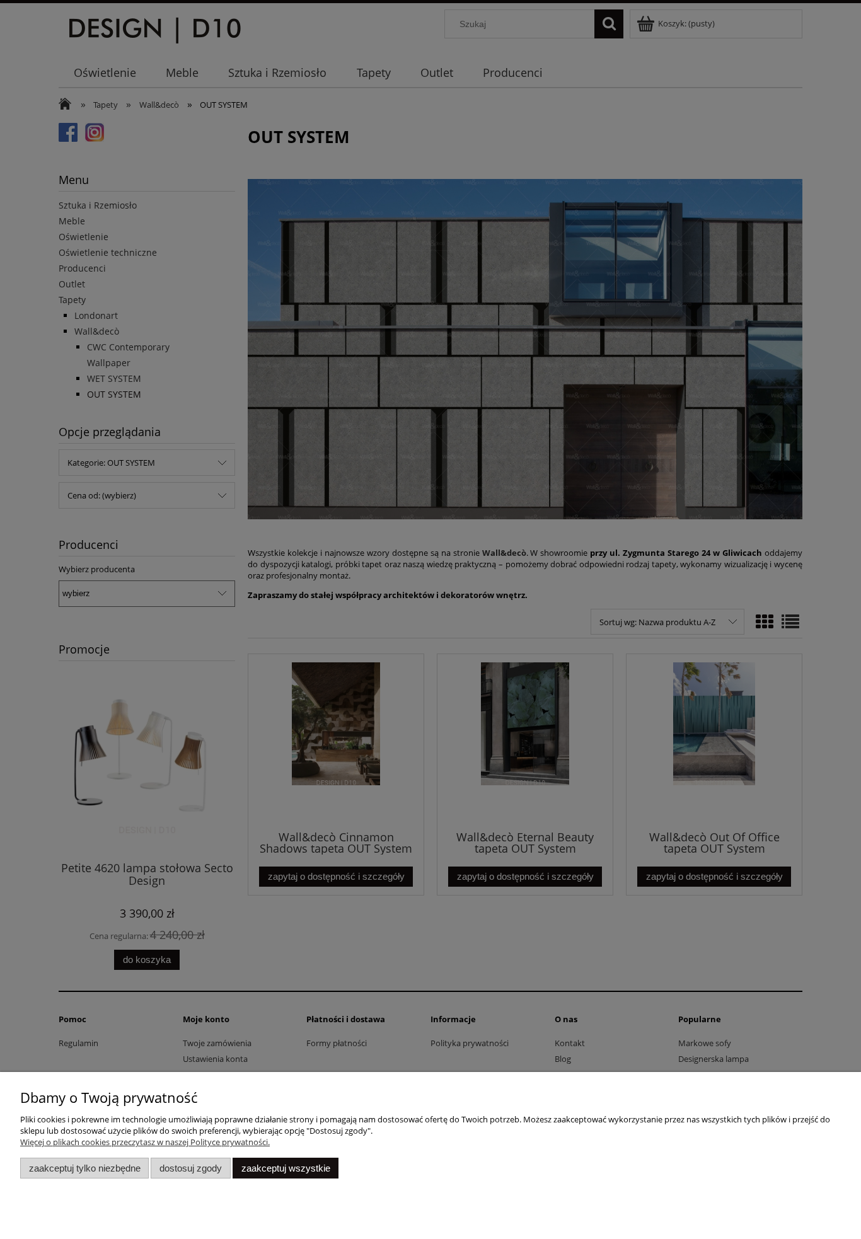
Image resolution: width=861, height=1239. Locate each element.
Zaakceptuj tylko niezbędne (85, 1168)
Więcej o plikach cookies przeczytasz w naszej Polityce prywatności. (145, 1142)
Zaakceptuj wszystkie (285, 1168)
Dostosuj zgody (190, 1168)
